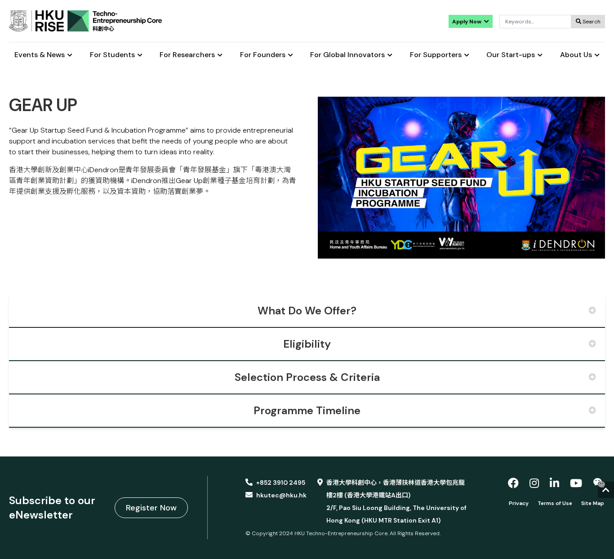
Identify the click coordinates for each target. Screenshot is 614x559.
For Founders (262, 55)
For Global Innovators (347, 55)
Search (591, 21)
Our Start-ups (510, 55)
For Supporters (436, 55)
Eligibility (307, 344)
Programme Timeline (307, 410)
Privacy (519, 503)
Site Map (592, 503)
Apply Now (467, 21)
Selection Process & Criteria (307, 377)
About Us (576, 55)
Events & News (39, 55)
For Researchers (187, 55)
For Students (112, 55)
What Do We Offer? (307, 311)
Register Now (151, 507)
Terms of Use (555, 503)
